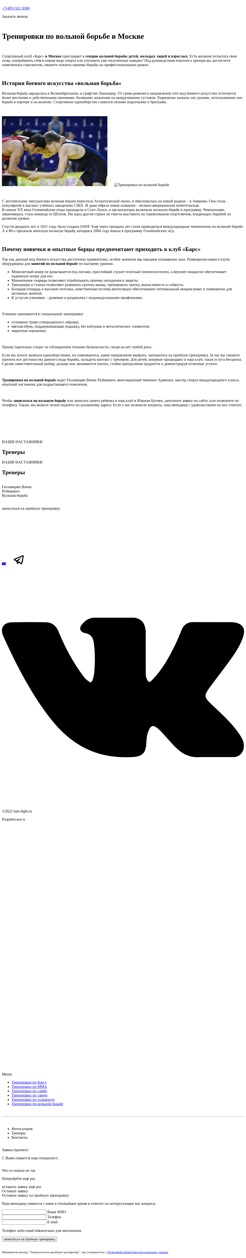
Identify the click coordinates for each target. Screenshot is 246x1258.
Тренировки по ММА (29, 1087)
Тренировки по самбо (29, 1091)
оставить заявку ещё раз (21, 1187)
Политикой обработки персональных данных (137, 1252)
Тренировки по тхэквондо (33, 1100)
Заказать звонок (15, 16)
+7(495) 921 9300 (16, 8)
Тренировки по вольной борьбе (37, 1104)
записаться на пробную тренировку (31, 508)
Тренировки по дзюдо (29, 1095)
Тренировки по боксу (29, 1082)
